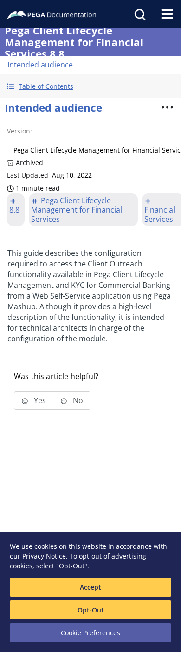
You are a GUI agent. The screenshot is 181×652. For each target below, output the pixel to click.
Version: (19, 130)
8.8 (14, 210)
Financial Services (159, 214)
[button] (90, 86)
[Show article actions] (167, 107)
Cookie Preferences (90, 632)
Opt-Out (91, 609)
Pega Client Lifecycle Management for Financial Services (76, 209)
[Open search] (139, 14)
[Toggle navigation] (167, 14)
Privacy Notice (44, 556)
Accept (90, 587)
